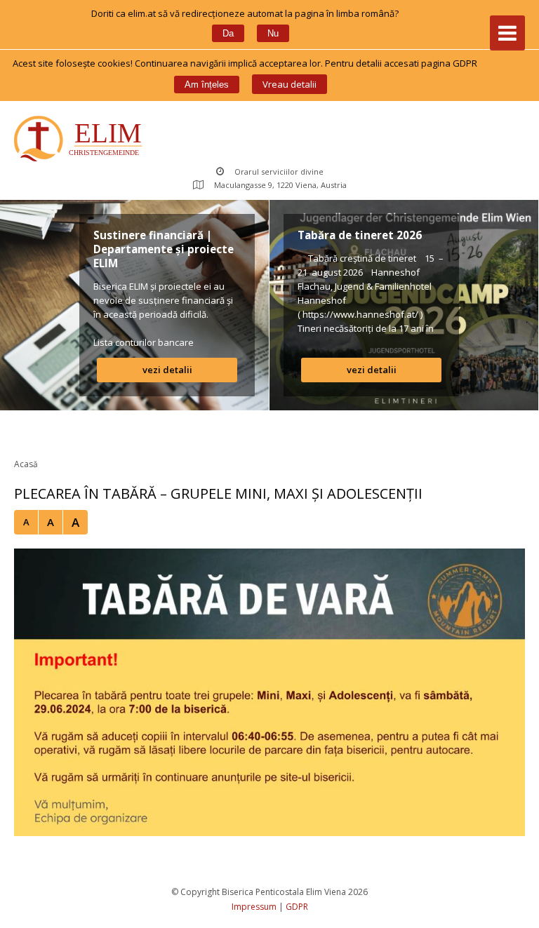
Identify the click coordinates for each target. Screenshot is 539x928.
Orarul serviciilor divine (279, 171)
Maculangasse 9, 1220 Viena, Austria (280, 185)
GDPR (297, 907)
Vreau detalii (289, 84)
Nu (273, 33)
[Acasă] (81, 140)
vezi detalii (167, 369)
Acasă (26, 464)
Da (228, 33)
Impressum (254, 907)
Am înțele (207, 84)
